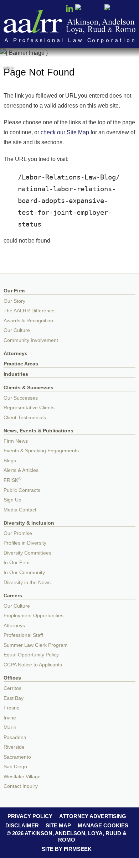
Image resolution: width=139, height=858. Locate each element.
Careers (13, 595)
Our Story (14, 301)
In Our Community (24, 572)
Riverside (14, 747)
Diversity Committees (27, 553)
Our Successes (21, 398)
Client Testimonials (25, 417)
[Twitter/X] (89, 9)
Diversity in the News (27, 582)
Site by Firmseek (67, 849)
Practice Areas (21, 363)
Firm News (16, 441)
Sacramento (17, 757)
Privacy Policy (29, 816)
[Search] (130, 61)
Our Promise (18, 533)
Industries (16, 374)
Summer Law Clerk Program (36, 645)
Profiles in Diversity (25, 543)
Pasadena (15, 737)
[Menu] (9, 60)
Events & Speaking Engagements (41, 450)
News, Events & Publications (38, 430)
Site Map (58, 825)
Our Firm (14, 290)
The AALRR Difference (29, 310)
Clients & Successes (28, 387)
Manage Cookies (103, 825)
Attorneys (15, 353)
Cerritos (12, 688)
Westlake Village (22, 776)
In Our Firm (17, 562)
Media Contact (20, 510)
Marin (10, 727)
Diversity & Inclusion (29, 523)
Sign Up (12, 500)
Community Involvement (31, 340)
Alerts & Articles (21, 470)
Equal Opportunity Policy (31, 654)
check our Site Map (65, 132)
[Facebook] (119, 9)
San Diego (15, 766)
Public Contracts (22, 490)
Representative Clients (29, 407)
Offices (12, 678)
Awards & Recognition (28, 320)
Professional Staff (23, 635)
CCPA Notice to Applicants (33, 664)
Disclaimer (22, 825)
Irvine (10, 718)
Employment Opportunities (33, 615)
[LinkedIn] (69, 10)
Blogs (10, 460)
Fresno (12, 708)
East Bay (14, 698)
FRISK (12, 480)
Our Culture (17, 330)
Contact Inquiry (21, 786)
